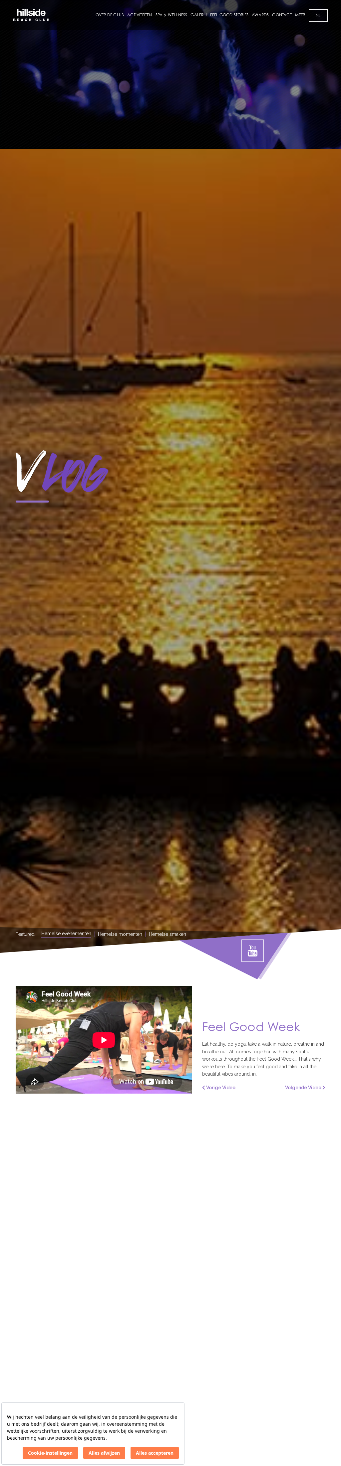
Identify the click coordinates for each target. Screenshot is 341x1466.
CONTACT (281, 14)
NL (318, 15)
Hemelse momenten (120, 934)
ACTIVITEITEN (139, 14)
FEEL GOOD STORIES (229, 14)
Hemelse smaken (167, 934)
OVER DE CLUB (110, 14)
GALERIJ (198, 14)
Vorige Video (220, 1087)
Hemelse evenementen (66, 933)
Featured (25, 934)
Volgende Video (303, 1087)
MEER (300, 14)
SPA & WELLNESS (171, 14)
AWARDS (260, 14)
